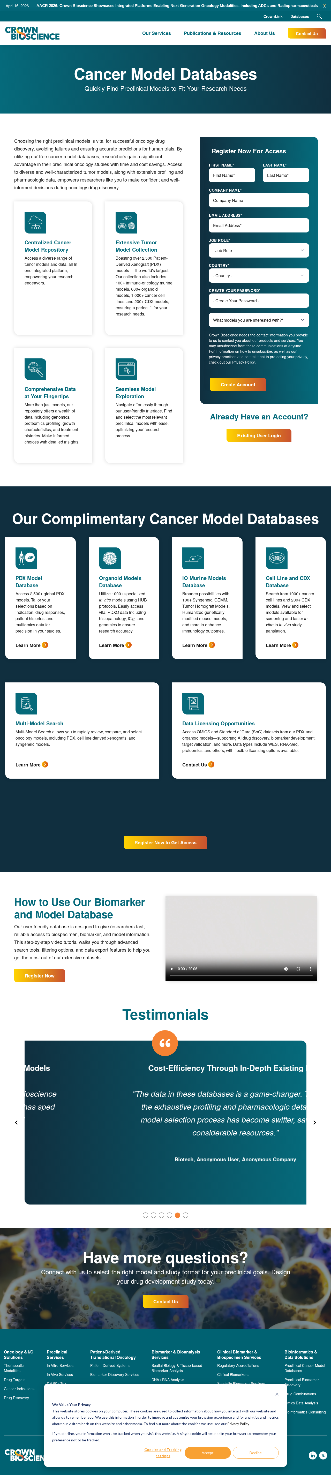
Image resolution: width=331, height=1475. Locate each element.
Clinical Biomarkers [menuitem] (233, 1374)
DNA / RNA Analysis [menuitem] (168, 1379)
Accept (208, 1452)
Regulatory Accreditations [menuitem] (238, 1365)
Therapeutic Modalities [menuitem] (14, 1368)
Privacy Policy (238, 1423)
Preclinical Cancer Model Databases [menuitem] (304, 1368)
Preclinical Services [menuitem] (57, 1354)
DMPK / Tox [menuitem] (56, 1383)
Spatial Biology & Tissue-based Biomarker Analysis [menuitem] (177, 1368)
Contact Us (307, 33)
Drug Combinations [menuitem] (300, 1393)
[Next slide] (314, 1122)
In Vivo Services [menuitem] (60, 1374)
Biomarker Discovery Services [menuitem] (114, 1374)
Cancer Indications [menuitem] (19, 1388)
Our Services (156, 33)
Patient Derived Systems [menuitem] (110, 1365)
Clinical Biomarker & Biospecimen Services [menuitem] (239, 1354)
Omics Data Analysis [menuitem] (301, 1402)
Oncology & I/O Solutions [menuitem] (18, 1354)
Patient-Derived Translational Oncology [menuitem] (113, 1354)
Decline (256, 1452)
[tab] (145, 1215)
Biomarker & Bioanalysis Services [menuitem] (176, 1354)
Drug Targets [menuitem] (14, 1379)
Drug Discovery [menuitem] (16, 1397)
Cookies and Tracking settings (163, 1452)
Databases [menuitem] (299, 16)
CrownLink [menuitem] (273, 16)
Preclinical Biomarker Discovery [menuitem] (301, 1382)
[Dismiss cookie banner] (277, 1395)
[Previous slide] (16, 1122)
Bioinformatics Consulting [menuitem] (305, 1411)
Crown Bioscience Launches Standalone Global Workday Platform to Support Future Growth (177, 5)
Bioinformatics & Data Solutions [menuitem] (300, 1354)
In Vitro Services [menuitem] (60, 1365)
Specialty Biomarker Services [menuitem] (241, 1383)
